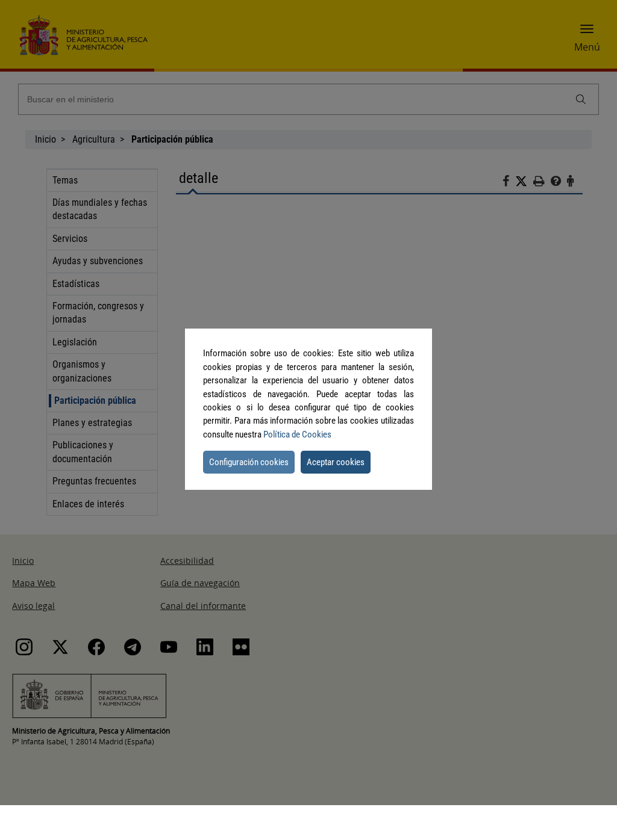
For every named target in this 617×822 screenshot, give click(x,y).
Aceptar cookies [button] (336, 462)
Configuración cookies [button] (249, 462)
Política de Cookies (297, 434)
